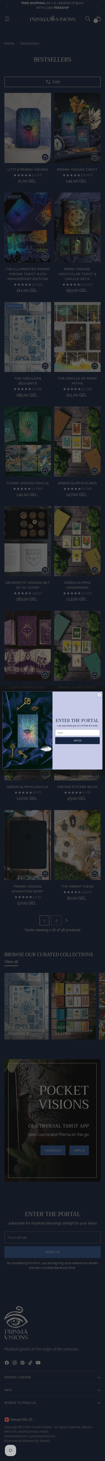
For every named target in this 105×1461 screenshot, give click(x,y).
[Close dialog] (99, 694)
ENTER (77, 740)
